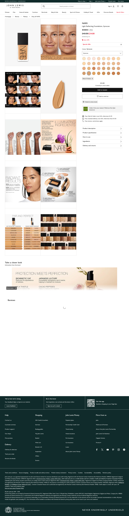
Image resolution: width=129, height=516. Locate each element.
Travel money (69, 429)
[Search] (44, 6)
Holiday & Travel (88, 12)
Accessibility (97, 473)
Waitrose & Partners (102, 424)
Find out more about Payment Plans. (14, 488)
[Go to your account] (113, 6)
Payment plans (70, 420)
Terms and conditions (11, 473)
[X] (102, 450)
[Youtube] (108, 450)
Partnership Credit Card (72, 424)
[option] (84, 59)
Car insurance (69, 442)
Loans (67, 447)
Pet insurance (69, 438)
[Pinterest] (113, 450)
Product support (10, 429)
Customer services (10, 424)
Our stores (121, 1)
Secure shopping (23, 473)
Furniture (35, 12)
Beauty (64, 12)
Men (14, 12)
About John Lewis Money (73, 451)
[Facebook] (97, 450)
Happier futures (100, 438)
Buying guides (39, 429)
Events (37, 460)
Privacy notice (72, 473)
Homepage (8, 16)
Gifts (98, 12)
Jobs (97, 420)
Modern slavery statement (58, 473)
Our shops (8, 433)
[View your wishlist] (117, 6)
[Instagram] (119, 450)
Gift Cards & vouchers (41, 420)
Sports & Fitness (75, 12)
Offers (37, 456)
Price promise (9, 438)
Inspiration (38, 451)
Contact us (8, 420)
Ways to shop (81, 1)
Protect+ (98, 442)
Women (7, 12)
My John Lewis (111, 1)
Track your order (9, 454)
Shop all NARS (36, 16)
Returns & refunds (10, 458)
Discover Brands (108, 12)
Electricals (44, 12)
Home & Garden (23, 12)
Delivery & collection (11, 449)
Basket (37, 438)
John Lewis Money (99, 1)
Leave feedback (11, 406)
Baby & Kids (54, 12)
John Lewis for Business (103, 433)
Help (90, 1)
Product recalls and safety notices (39, 473)
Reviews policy (107, 473)
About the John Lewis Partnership (106, 429)
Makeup (25, 16)
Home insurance (70, 433)
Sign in (110, 6)
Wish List (38, 442)
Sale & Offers (120, 12)
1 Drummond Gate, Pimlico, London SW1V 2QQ (48, 478)
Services (37, 424)
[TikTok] (124, 450)
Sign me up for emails (54, 406)
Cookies (80, 473)
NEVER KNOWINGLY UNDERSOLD (15, 1)
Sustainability (88, 473)
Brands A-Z (38, 447)
